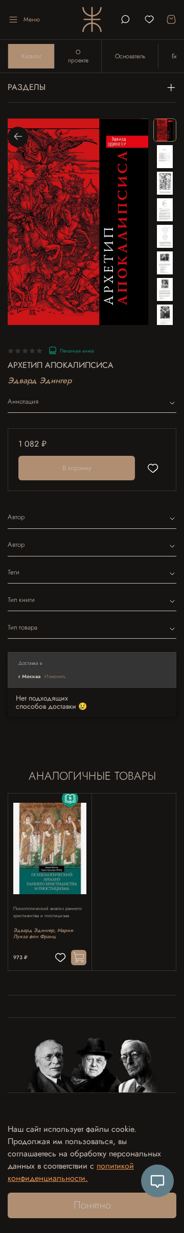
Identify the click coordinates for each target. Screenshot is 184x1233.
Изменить (55, 676)
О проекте (78, 56)
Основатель (130, 56)
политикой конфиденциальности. (71, 1172)
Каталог (31, 56)
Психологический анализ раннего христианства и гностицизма (47, 912)
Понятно (92, 1205)
